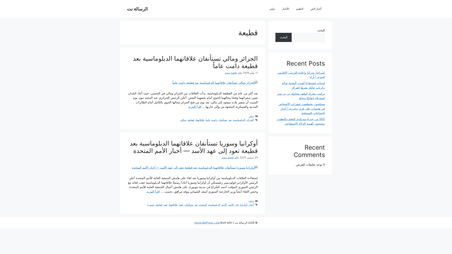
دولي (272, 8)
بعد (230, 119)
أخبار (251, 204)
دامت (214, 119)
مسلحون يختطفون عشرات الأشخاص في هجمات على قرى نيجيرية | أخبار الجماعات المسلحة (301, 108)
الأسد (231, 204)
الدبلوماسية (239, 119)
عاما (208, 119)
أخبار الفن (315, 8)
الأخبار (285, 8)
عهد (166, 204)
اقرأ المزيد (194, 106)
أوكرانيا (243, 204)
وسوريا (150, 204)
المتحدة (203, 204)
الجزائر (250, 119)
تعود (181, 204)
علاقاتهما (200, 119)
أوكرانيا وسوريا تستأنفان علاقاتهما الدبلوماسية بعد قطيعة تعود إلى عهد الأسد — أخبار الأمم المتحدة (194, 147)
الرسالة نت (137, 8)
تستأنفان (223, 119)
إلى (237, 204)
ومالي (183, 119)
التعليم (299, 8)
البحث (321, 30)
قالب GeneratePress (207, 222)
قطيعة (191, 119)
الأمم (224, 204)
